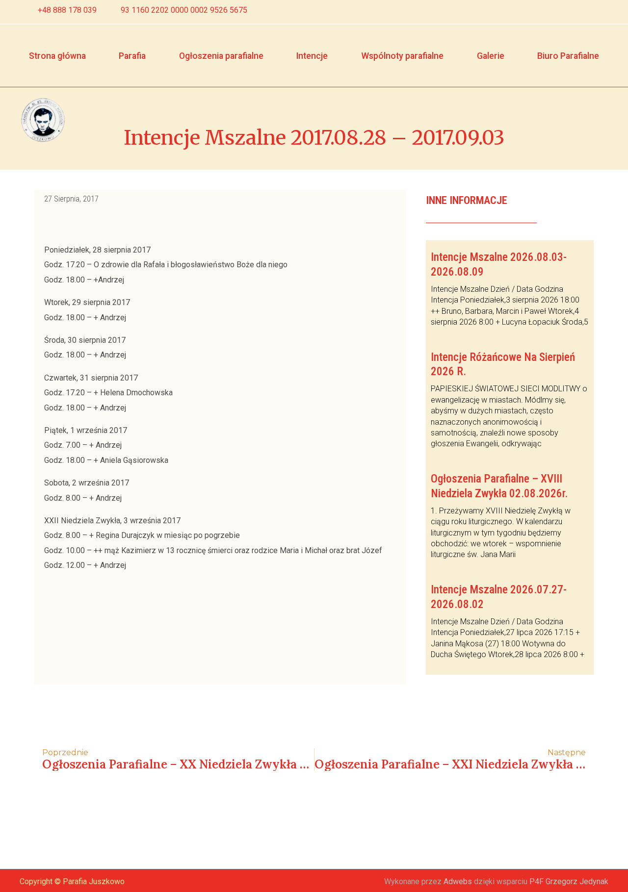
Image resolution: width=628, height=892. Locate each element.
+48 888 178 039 (67, 10)
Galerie (490, 56)
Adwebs (458, 881)
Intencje (312, 56)
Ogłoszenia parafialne (221, 56)
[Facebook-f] (583, 11)
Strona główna (57, 56)
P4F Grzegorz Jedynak (568, 881)
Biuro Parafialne (568, 56)
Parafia (132, 56)
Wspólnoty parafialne (402, 56)
